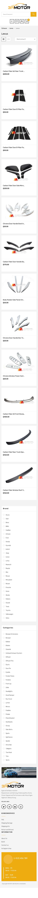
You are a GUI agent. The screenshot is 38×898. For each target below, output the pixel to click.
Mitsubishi (9, 580)
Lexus (11, 28)
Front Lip (8, 684)
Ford (7, 538)
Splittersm (9, 737)
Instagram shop (6, 848)
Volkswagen (9, 614)
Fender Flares (10, 676)
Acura (7, 515)
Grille (7, 687)
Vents (7, 760)
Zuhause (4, 28)
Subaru (8, 599)
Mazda (8, 568)
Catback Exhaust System (14, 653)
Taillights (8, 748)
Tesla (7, 606)
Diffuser (8, 657)
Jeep (7, 553)
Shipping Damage (6, 823)
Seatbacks (9, 722)
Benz (7, 522)
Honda (8, 542)
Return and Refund (7, 830)
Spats (8, 733)
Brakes (8, 645)
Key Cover (9, 699)
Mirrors (8, 706)
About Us (4, 838)
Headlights (9, 691)
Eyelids (8, 672)
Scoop (8, 726)
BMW (7, 526)
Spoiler (8, 741)
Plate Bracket (10, 718)
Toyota (8, 610)
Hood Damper (10, 695)
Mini (7, 572)
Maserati (8, 564)
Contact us (5, 845)
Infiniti (8, 549)
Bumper (8, 638)
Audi (7, 519)
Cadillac (8, 530)
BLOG (3, 842)
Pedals (8, 714)
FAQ (2, 820)
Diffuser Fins (9, 661)
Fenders (8, 680)
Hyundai (8, 545)
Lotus (7, 561)
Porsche (8, 587)
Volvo (7, 618)
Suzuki (8, 603)
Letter (8, 703)
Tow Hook (9, 752)
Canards (8, 649)
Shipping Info (5, 826)
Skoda (8, 595)
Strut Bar (9, 745)
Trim (7, 756)
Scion (7, 591)
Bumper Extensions (12, 634)
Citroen (8, 534)
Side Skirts (9, 729)
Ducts (8, 664)
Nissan (8, 576)
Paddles (8, 710)
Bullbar (8, 642)
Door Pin (8, 668)
